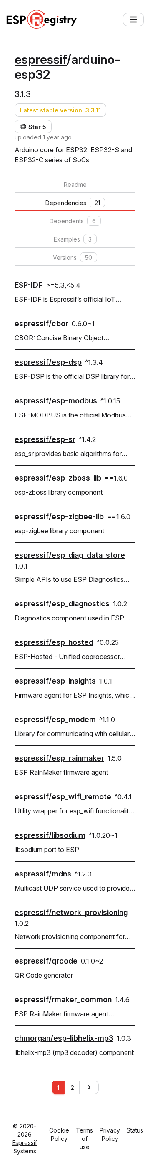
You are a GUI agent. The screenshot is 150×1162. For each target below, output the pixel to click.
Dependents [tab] (73, 221)
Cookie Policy (59, 1134)
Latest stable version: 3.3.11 (60, 110)
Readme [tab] (75, 184)
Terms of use (84, 1138)
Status (135, 1130)
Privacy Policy (110, 1134)
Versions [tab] (72, 257)
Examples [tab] (73, 239)
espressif (41, 59)
